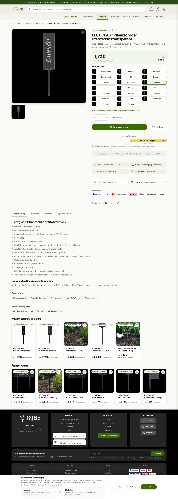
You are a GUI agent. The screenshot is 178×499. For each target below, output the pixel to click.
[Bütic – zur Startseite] (18, 9)
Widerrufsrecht (108, 423)
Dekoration (114, 17)
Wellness (136, 17)
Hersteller (48, 214)
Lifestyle (102, 17)
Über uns (108, 470)
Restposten (72, 17)
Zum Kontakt (69, 427)
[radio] (104, 71)
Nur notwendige (116, 487)
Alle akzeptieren (149, 487)
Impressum (108, 430)
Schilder (29, 23)
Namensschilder (57, 311)
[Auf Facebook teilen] (106, 203)
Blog (69, 430)
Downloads (34, 214)
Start (13, 23)
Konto (158, 10)
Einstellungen (132, 487)
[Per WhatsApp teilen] (100, 203)
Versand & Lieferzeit (70, 470)
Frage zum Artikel (64, 214)
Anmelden (157, 454)
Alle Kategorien (31, 470)
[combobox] (88, 9)
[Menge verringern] (95, 117)
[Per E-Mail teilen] (112, 203)
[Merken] (32, 325)
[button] (148, 141)
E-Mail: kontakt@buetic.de (69, 420)
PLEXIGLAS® (39, 311)
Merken (151, 10)
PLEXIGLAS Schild (73, 298)
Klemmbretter (89, 17)
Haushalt (126, 17)
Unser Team (108, 473)
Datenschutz (108, 427)
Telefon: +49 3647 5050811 (69, 423)
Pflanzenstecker (20, 298)
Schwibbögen (160, 17)
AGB (108, 420)
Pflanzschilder (40, 23)
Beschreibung (19, 214)
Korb (164, 10)
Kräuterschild (56, 298)
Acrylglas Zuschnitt (38, 298)
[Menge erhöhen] (107, 117)
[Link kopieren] (118, 203)
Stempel (147, 17)
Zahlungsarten (70, 473)
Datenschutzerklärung (155, 458)
